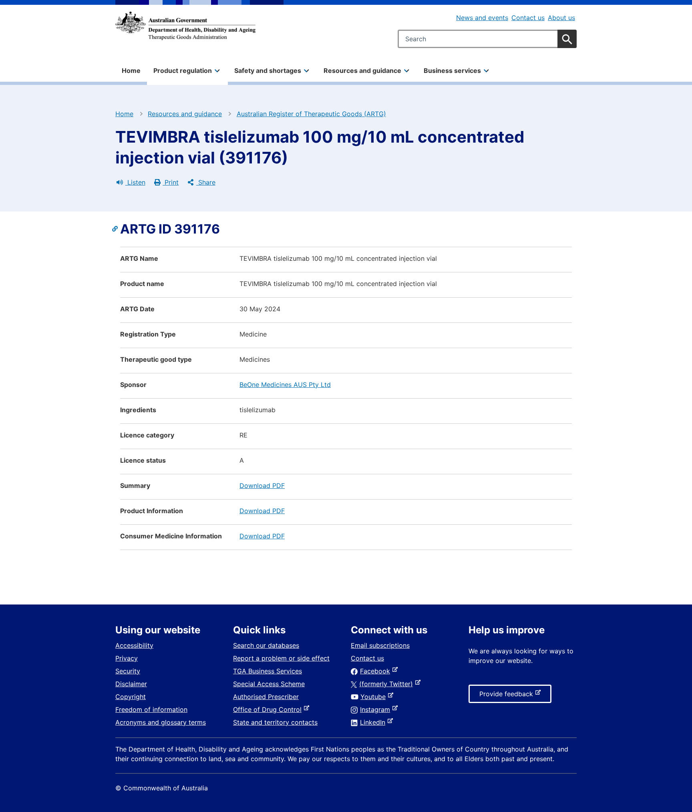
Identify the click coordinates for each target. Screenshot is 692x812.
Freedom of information (151, 709)
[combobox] (487, 39)
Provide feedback (507, 696)
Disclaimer (131, 684)
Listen (135, 182)
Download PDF (262, 486)
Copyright (130, 697)
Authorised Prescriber (266, 697)
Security (127, 671)
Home (131, 70)
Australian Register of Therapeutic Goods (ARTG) (311, 114)
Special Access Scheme (269, 684)
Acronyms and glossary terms (160, 722)
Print (171, 182)
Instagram (376, 709)
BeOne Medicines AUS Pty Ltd (285, 385)
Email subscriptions (380, 645)
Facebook (376, 671)
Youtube (374, 697)
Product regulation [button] (182, 70)
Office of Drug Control (269, 709)
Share (205, 182)
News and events (482, 18)
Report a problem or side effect (281, 658)
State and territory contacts (275, 722)
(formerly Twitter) (387, 684)
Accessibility (134, 645)
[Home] (185, 25)
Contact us (528, 18)
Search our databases (266, 645)
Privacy (126, 658)
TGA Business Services (267, 671)
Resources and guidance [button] (362, 70)
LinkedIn (374, 722)
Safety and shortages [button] (267, 70)
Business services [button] (452, 70)
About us (561, 18)
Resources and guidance (185, 114)
